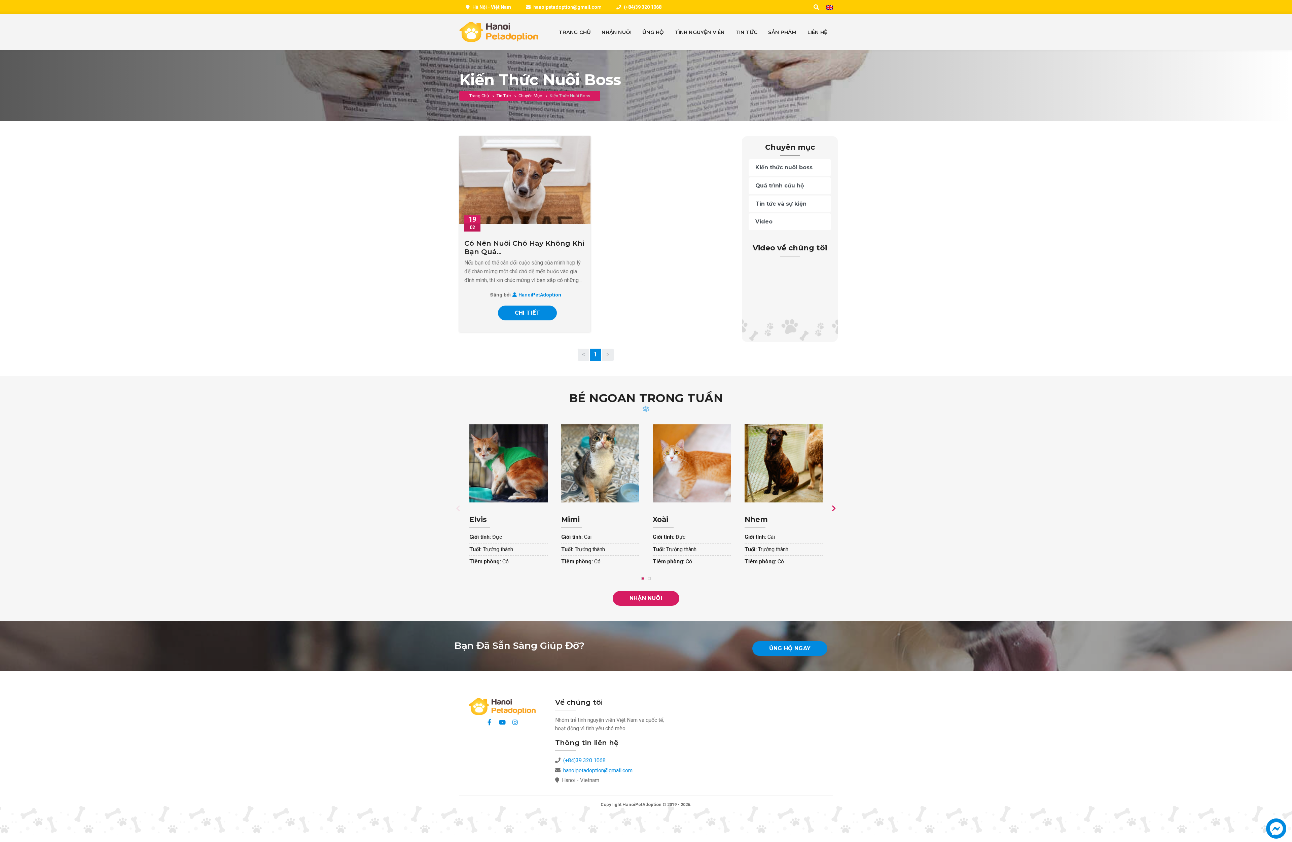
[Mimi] (600, 500)
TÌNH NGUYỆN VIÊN (699, 32)
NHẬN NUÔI (617, 32)
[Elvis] (508, 500)
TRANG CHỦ (575, 32)
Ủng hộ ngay (790, 648)
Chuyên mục (530, 95)
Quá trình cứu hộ (779, 185)
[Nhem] (784, 500)
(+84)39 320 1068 (642, 7)
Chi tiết (527, 313)
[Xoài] (692, 500)
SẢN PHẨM (782, 32)
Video (764, 221)
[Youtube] (502, 722)
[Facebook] (489, 722)
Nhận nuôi (646, 598)
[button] (1276, 832)
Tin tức (504, 95)
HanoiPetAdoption (539, 295)
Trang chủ (479, 95)
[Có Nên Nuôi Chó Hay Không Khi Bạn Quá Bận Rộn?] (524, 180)
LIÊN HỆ (817, 32)
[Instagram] (515, 722)
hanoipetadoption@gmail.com (567, 7)
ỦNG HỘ (653, 32)
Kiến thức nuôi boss (784, 167)
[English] (829, 7)
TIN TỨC (746, 32)
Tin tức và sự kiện (780, 204)
